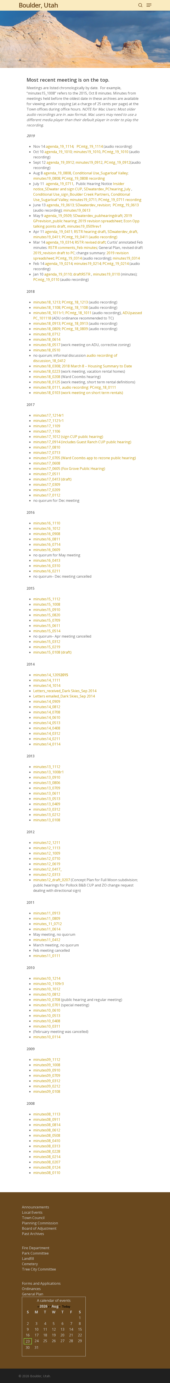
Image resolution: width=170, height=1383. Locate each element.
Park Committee (35, 1253)
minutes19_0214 (87, 263)
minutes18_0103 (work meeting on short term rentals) (78, 392)
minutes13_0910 (46, 777)
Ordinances (31, 1288)
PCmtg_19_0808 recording (83, 178)
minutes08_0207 (46, 1162)
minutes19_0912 (88, 162)
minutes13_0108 (46, 820)
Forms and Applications (41, 1283)
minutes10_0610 (46, 1010)
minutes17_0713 (46, 452)
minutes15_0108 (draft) (52, 652)
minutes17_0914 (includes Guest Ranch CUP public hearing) (82, 441)
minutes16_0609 (46, 549)
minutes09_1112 (46, 1059)
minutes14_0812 (46, 706)
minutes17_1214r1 (48, 415)
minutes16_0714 (46, 544)
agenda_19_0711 (59, 183)
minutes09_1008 (46, 1064)
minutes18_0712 (46, 334)
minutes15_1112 (46, 599)
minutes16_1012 (46, 528)
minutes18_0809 (46, 328)
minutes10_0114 (46, 1036)
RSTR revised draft (90, 242)
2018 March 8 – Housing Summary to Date (97, 366)
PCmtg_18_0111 (103, 387)
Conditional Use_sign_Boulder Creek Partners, (72, 194)
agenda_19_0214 (58, 263)
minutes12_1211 (46, 842)
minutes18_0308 (46, 366)
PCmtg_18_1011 (78, 312)
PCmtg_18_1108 (75, 307)
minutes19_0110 (106, 274)
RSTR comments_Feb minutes (72, 247)
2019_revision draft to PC (54, 252)
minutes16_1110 (46, 523)
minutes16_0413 (46, 560)
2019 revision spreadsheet (100, 221)
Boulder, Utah (38, 5)
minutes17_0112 (46, 495)
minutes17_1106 (46, 431)
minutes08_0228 (46, 1151)
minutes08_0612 (46, 1130)
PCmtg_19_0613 (126, 205)
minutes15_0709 (46, 620)
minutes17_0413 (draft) (52, 479)
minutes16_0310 (46, 565)
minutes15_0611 (46, 625)
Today (66, 1306)
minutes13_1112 (46, 766)
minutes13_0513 (46, 798)
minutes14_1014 (46, 685)
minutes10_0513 (46, 1015)
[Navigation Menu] (149, 5)
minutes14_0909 (46, 701)
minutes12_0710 (46, 858)
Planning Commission (40, 1223)
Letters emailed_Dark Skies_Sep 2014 (64, 696)
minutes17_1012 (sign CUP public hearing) (68, 436)
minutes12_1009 (46, 853)
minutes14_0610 (46, 717)
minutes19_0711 (83, 199)
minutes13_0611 (46, 793)
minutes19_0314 (126, 258)
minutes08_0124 (46, 1167)
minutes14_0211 (46, 738)
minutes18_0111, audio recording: (61, 387)
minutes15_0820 (46, 615)
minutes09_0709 (46, 1075)
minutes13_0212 (46, 814)
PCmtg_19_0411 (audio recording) (89, 236)
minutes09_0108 (46, 1091)
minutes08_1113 (46, 1114)
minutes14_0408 (46, 728)
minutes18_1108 (46, 307)
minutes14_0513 (46, 722)
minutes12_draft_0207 (51, 879)
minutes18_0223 (46, 371)
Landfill (28, 1258)
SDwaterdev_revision (92, 205)
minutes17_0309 (46, 484)
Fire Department (35, 1247)
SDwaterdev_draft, (123, 231)
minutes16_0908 (46, 533)
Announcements (35, 1207)
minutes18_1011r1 (48, 312)
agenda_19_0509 (57, 215)
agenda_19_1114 (59, 146)
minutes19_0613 (76, 210)
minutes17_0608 (46, 463)
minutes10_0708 (46, 999)
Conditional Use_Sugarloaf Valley (100, 173)
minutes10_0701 (46, 1005)
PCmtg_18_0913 (75, 323)
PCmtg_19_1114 (90, 146)
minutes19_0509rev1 (84, 226)
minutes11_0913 (46, 913)
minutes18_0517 (46, 344)
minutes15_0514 (46, 630)
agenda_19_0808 (57, 173)
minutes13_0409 (46, 804)
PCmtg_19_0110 (46, 279)
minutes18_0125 (46, 382)
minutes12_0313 (46, 874)
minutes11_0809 (46, 918)
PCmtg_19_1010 (115, 151)
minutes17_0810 (46, 447)
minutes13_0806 (46, 782)
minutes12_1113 (46, 847)
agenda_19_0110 (58, 274)
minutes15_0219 (46, 646)
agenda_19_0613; (60, 205)
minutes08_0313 (46, 1146)
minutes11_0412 (46, 939)
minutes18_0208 (46, 376)
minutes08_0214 (46, 1156)
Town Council (33, 1217)
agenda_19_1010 (58, 151)
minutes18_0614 (46, 339)
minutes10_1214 (46, 978)
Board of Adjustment (39, 1228)
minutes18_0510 (46, 350)
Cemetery (30, 1263)
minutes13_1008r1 (48, 772)
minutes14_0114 (46, 744)
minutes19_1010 (86, 151)
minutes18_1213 (46, 302)
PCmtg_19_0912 (117, 162)
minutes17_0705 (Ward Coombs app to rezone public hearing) (84, 457)
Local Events (32, 1212)
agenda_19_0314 (59, 242)
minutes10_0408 (46, 1021)
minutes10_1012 (46, 989)
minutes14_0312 (46, 733)
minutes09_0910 (46, 1070)
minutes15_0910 (46, 609)
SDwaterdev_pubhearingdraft (97, 215)
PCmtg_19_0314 (69, 258)
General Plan (32, 1294)
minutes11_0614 (46, 929)
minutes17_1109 (46, 426)
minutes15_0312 (46, 641)
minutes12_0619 (46, 863)
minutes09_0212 (46, 1086)
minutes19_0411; (47, 236)
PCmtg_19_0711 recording (119, 199)
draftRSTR (81, 274)
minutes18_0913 (46, 323)
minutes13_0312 (46, 809)
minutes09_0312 (46, 1080)
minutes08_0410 (46, 1140)
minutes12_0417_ (47, 869)
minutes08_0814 (46, 1124)
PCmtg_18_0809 (75, 328)
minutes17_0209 (46, 489)
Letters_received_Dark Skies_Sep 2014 (64, 690)
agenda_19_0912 (60, 162)
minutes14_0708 (46, 712)
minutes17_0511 (46, 473)
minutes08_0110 (46, 1172)
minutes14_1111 (46, 680)
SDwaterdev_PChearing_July (107, 189)
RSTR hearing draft (90, 231)
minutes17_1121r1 (48, 420)
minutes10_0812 (46, 994)
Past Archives (33, 1233)
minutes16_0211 (46, 571)
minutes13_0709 (46, 788)
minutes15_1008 (46, 604)
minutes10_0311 (46, 1026)
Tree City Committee (39, 1269)
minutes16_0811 (46, 539)
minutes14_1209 (50, 674)
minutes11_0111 (46, 955)
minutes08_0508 (46, 1135)
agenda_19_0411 (58, 231)
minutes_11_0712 (47, 923)
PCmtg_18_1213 (75, 302)
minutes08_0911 (46, 1119)
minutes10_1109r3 (48, 983)
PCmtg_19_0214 (115, 263)
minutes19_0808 (46, 178)
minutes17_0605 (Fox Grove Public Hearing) (69, 468)
